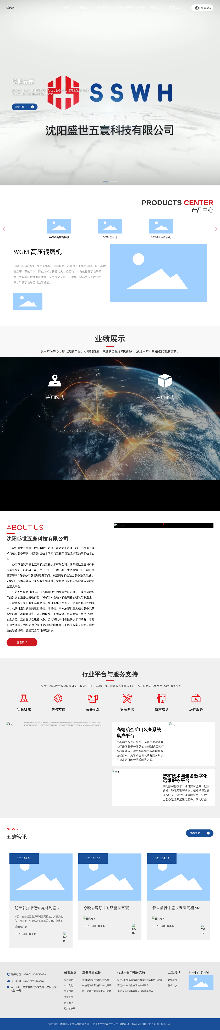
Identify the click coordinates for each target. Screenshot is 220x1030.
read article (25, 934)
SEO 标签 (153, 1024)
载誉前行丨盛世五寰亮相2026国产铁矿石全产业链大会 (177, 910)
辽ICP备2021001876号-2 (104, 1024)
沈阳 (144, 1024)
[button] (163, 524)
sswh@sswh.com (33, 980)
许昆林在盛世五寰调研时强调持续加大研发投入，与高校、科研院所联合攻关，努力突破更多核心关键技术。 (40, 920)
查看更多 (195, 833)
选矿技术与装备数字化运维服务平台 (185, 778)
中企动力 (136, 1024)
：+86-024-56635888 (33, 974)
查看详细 (19, 106)
